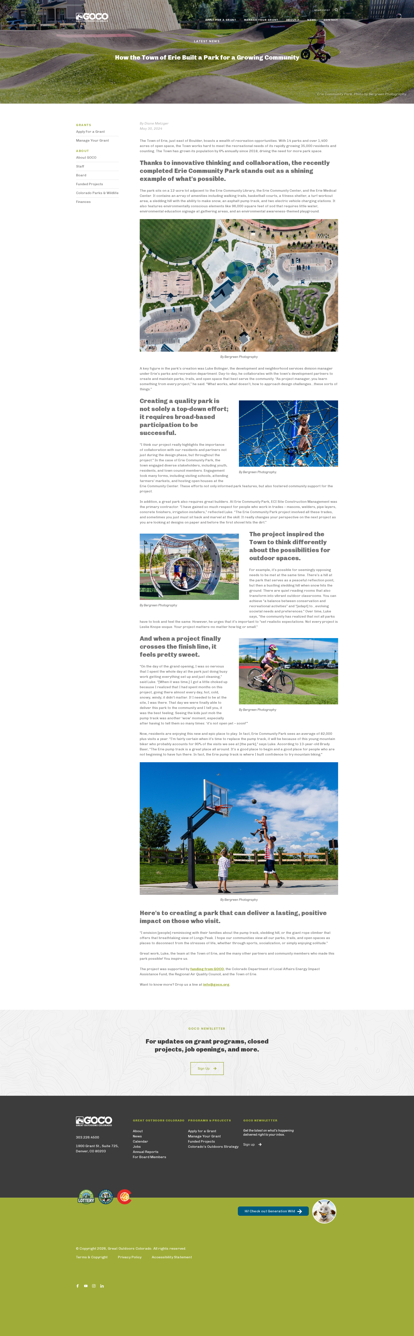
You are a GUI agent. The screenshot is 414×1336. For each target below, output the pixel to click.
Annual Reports (145, 1152)
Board (81, 175)
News (311, 19)
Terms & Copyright (92, 1257)
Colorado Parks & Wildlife (97, 193)
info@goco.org (216, 984)
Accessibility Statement (172, 1257)
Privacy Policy (129, 1257)
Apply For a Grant (90, 132)
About (138, 1131)
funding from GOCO (207, 969)
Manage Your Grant (261, 19)
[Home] (92, 17)
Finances (83, 202)
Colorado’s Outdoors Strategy (213, 1147)
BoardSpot (322, 10)
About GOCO (86, 157)
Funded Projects (89, 184)
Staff (80, 166)
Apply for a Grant (220, 19)
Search (336, 10)
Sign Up (204, 1068)
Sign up (249, 1144)
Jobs (137, 1147)
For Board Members (149, 1157)
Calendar (140, 1141)
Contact (331, 19)
